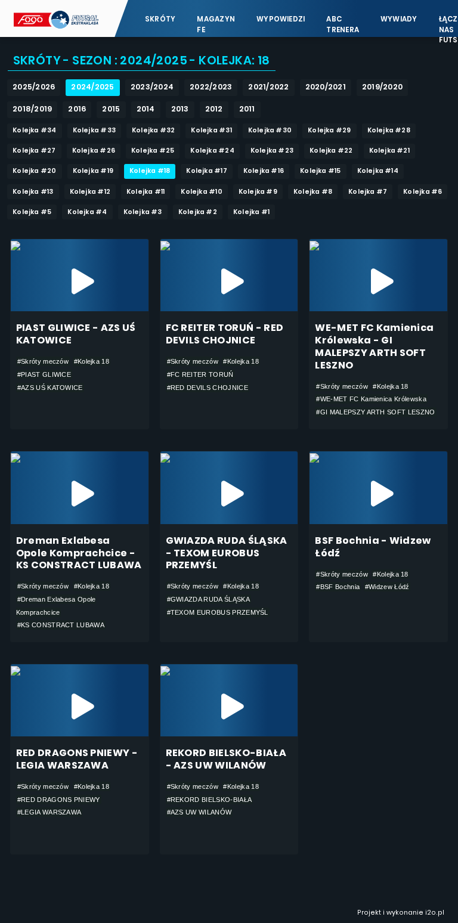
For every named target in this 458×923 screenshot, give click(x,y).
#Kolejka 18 (91, 361)
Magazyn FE (216, 24)
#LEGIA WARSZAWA (49, 812)
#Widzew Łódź (387, 586)
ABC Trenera (342, 24)
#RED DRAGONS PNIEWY (58, 799)
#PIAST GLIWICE (44, 374)
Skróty (160, 19)
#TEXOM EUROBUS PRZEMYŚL (217, 612)
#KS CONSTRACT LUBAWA (60, 624)
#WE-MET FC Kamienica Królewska (371, 398)
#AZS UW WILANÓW (199, 812)
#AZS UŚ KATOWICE (50, 387)
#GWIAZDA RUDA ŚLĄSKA (208, 599)
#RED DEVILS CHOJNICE (207, 387)
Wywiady (398, 19)
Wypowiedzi (280, 19)
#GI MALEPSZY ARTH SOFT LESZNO (375, 412)
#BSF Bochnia (338, 586)
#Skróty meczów (43, 361)
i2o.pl (434, 912)
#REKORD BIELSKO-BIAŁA (209, 799)
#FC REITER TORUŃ (200, 374)
